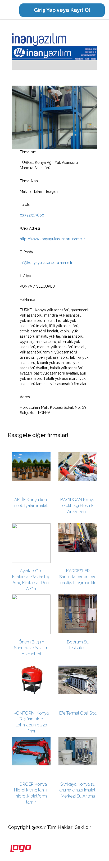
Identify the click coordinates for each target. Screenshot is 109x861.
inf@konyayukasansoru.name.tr (46, 262)
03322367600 (32, 215)
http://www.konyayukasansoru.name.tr (52, 239)
